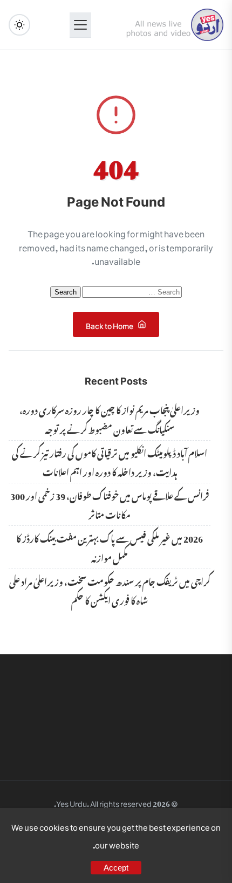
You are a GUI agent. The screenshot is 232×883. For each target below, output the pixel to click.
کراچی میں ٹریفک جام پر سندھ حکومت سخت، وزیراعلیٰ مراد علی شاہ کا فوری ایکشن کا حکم (109, 590)
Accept (116, 867)
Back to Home (109, 323)
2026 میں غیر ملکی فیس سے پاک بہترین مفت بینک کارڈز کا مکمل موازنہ (109, 546)
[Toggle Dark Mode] (19, 25)
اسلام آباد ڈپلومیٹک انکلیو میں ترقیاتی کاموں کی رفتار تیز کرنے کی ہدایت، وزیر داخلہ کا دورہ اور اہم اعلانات (109, 461)
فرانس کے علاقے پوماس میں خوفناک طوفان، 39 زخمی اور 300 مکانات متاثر (109, 504)
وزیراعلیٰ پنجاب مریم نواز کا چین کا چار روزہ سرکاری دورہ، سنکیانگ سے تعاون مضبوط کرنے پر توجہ (109, 418)
